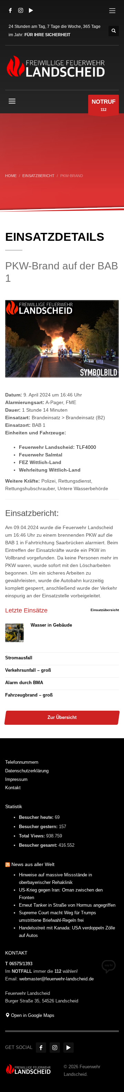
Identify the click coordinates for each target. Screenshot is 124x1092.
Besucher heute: (37, 817)
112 (103, 105)
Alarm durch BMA (24, 682)
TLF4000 (86, 447)
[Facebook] (10, 10)
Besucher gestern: (39, 826)
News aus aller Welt (32, 864)
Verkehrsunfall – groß (28, 670)
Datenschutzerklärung (27, 770)
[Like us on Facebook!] (41, 1047)
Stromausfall (18, 657)
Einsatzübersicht (105, 610)
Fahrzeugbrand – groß (29, 695)
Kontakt (13, 787)
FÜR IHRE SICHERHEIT (47, 34)
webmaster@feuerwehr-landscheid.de (56, 978)
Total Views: (32, 835)
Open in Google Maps (32, 1015)
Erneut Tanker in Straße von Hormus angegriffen (67, 905)
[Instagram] (21, 10)
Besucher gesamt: (39, 845)
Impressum (16, 779)
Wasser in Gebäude (51, 625)
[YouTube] (31, 10)
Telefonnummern (21, 762)
